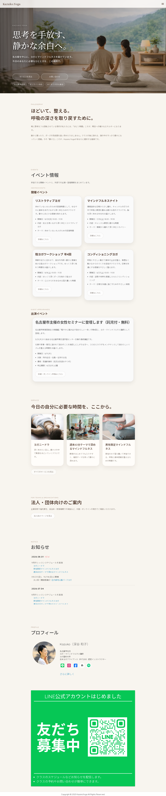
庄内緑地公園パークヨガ (62, 580)
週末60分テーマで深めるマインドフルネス (50, 572)
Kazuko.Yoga (12, 4)
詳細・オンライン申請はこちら (50, 374)
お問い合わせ (54, 77)
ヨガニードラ (38, 566)
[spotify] (88, 665)
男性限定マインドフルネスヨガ (46, 569)
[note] (82, 665)
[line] (62, 665)
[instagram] (69, 665)
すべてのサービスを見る (44, 472)
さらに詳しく (67, 674)
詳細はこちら (43, 239)
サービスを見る (26, 77)
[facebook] (75, 665)
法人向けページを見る (43, 516)
